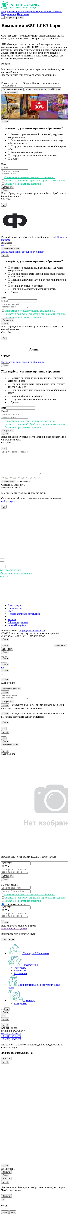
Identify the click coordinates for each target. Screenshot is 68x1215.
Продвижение (8, 14)
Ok (4, 205)
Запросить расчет (14, 17)
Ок (2, 667)
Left (4, 939)
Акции (39, 11)
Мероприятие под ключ (14, 928)
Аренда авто (20, 1003)
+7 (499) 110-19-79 (11, 1033)
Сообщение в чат (11, 249)
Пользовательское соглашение (24, 613)
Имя (3, 164)
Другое (15, 158)
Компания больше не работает (27, 152)
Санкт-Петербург (17, 625)
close (5, 1212)
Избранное (23, 14)
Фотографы (20, 967)
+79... (4, 245)
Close (5, 122)
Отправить (8, 187)
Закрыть (6, 1058)
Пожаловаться (9, 92)
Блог (3, 11)
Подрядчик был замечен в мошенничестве (33, 155)
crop (13, 1212)
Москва (12, 619)
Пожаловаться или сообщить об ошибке (22, 251)
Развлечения (20, 973)
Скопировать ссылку (12, 89)
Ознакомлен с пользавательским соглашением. (29, 177)
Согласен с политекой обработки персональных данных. (35, 180)
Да (4, 649)
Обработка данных (18, 622)
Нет (10, 649)
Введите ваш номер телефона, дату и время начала (28, 856)
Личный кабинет (52, 11)
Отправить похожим (15, 904)
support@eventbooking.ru (32, 630)
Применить (60, 645)
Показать (13, 245)
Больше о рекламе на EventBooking (42, 89)
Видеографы (21, 970)
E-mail (4, 167)
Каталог (11, 11)
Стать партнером (25, 11)
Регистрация (14, 605)
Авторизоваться (10, 745)
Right (11, 939)
